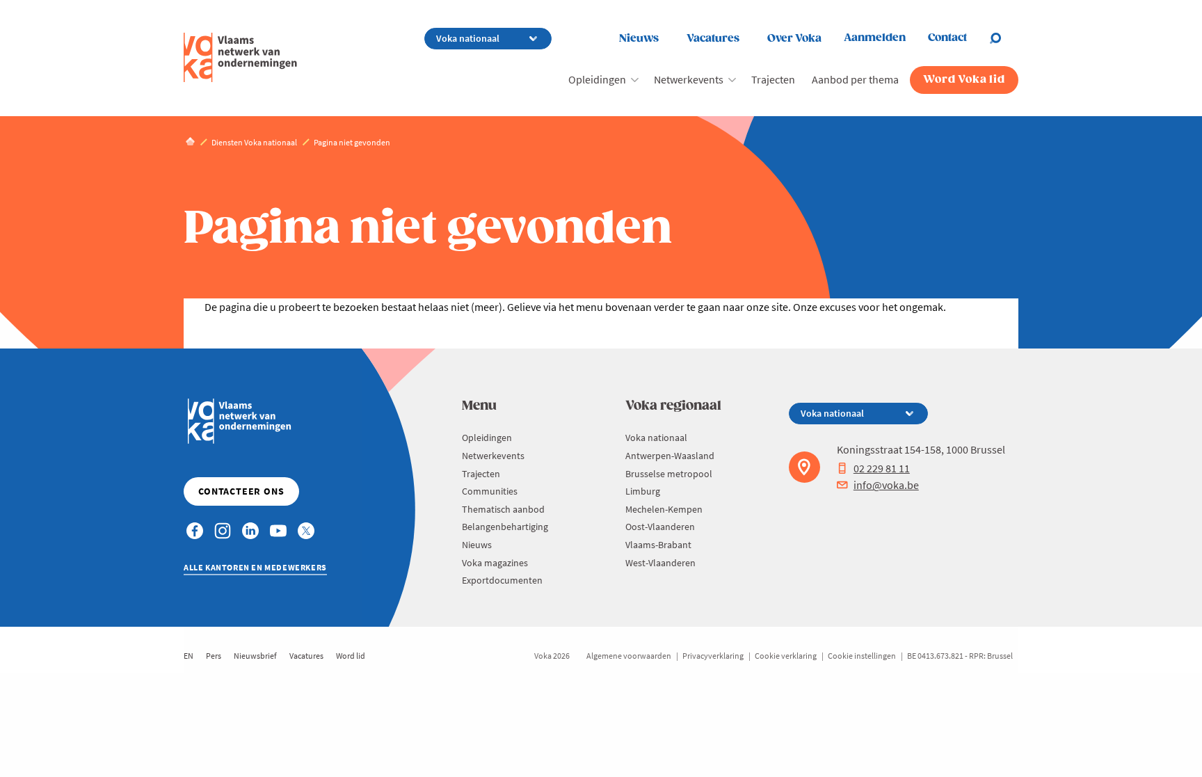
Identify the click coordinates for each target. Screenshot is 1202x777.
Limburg (642, 491)
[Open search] (1003, 38)
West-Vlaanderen (660, 562)
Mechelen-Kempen (664, 509)
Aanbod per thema (855, 79)
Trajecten (773, 79)
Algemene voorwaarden (628, 655)
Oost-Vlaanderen (660, 526)
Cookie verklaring (786, 655)
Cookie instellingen (862, 655)
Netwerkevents (688, 79)
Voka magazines (495, 562)
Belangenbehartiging (505, 526)
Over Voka (794, 38)
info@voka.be (886, 485)
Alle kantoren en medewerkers (255, 567)
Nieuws (639, 38)
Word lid (350, 655)
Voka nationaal (656, 437)
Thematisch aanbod (503, 509)
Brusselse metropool (668, 473)
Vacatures (713, 38)
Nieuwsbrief (255, 655)
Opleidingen (597, 79)
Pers (213, 655)
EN (188, 655)
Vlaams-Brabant (658, 544)
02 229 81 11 (882, 468)
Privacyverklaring (713, 655)
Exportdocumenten (502, 580)
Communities (490, 491)
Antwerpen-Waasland (669, 455)
